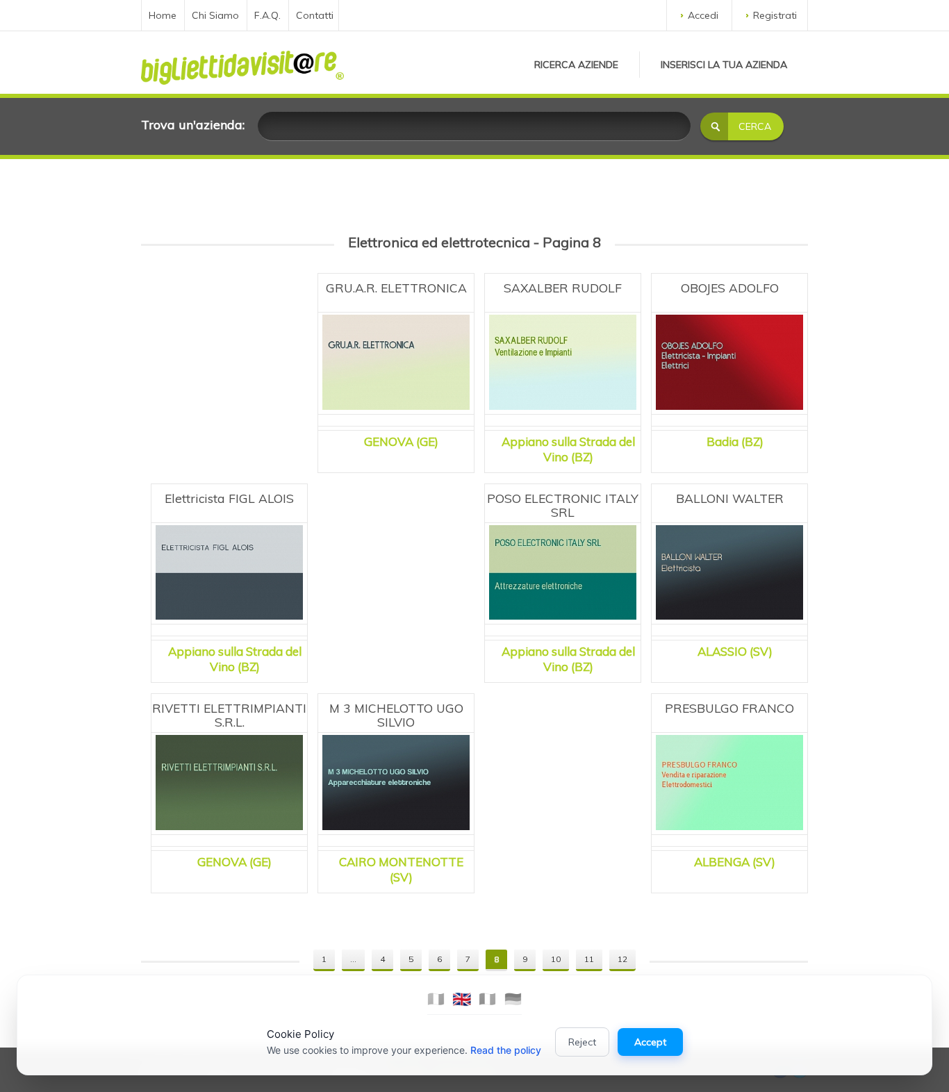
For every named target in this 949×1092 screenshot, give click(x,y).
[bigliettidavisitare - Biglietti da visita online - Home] (242, 63)
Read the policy (505, 1050)
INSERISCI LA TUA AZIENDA (724, 64)
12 (622, 959)
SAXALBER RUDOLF (563, 287)
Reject (582, 1042)
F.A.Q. (267, 15)
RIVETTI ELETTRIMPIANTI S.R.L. (229, 714)
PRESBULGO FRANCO (729, 707)
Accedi (703, 15)
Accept (650, 1042)
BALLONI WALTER (730, 498)
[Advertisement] (229, 354)
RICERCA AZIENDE (576, 64)
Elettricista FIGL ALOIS (229, 498)
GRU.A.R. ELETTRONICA (396, 287)
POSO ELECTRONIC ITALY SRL (562, 505)
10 (556, 959)
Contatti (314, 15)
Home (162, 15)
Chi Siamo (215, 15)
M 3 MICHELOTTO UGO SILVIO (396, 714)
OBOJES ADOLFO (730, 287)
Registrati (775, 15)
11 (589, 959)
